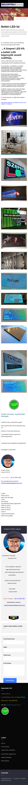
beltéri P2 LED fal (5, 505)
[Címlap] (12, 5)
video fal (3, 511)
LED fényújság (5, 746)
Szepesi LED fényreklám (7, 513)
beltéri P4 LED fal (5, 509)
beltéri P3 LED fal (5, 507)
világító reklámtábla (6, 757)
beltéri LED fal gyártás (7, 515)
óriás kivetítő (4, 501)
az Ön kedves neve (9, 639)
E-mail (5, 647)
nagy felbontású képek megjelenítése (11, 503)
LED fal (3, 743)
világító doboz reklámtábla (8, 750)
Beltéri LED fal (5, 495)
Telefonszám (7, 655)
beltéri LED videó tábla (7, 497)
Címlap (17, 18)
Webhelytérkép (5, 760)
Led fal (3, 499)
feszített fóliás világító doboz (8, 754)
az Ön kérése (7, 663)
